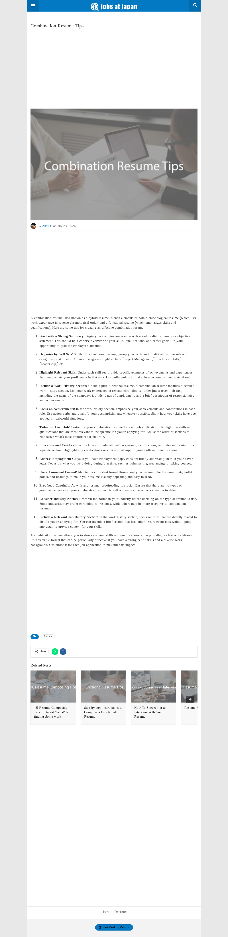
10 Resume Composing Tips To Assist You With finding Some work (51, 712)
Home (106, 912)
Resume (48, 636)
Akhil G (47, 226)
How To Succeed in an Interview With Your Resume (150, 712)
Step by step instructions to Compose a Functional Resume (103, 712)
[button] (33, 6)
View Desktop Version (116, 927)
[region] (114, 67)
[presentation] (190, 699)
